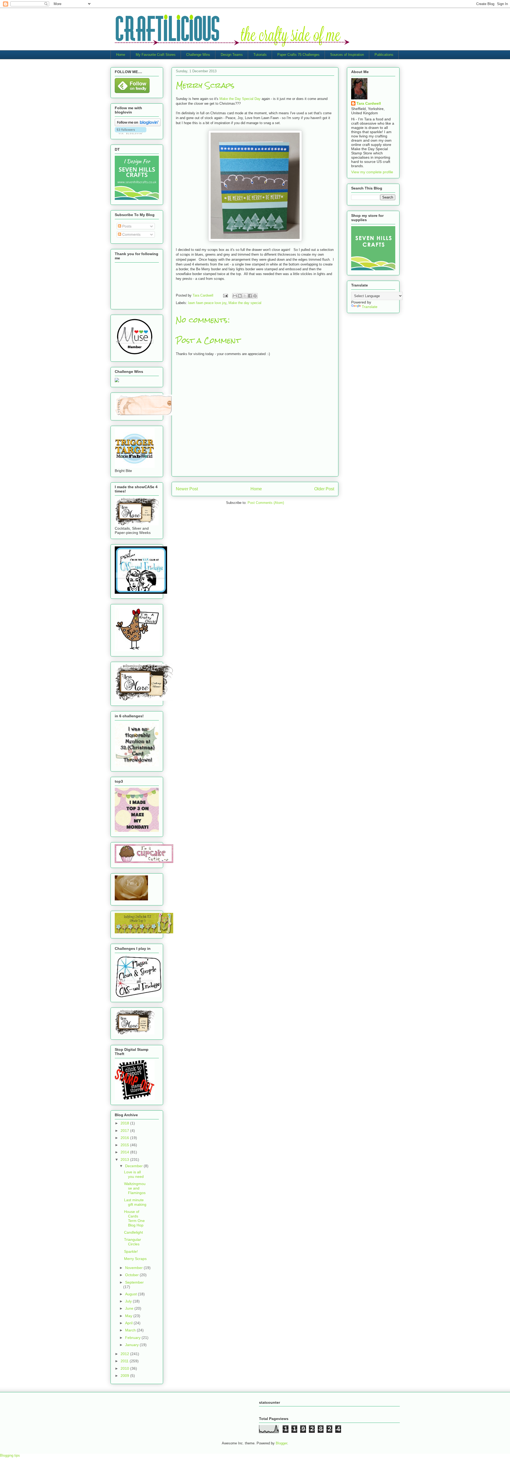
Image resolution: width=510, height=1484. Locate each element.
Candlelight (133, 1232)
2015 (125, 1145)
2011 (125, 1361)
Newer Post (187, 489)
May (129, 1316)
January (132, 1345)
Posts (126, 226)
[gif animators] (131, 899)
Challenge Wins (198, 55)
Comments (131, 234)
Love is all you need (134, 1174)
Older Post (324, 489)
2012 (125, 1354)
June (129, 1308)
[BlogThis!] (240, 295)
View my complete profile (372, 172)
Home (120, 55)
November (134, 1268)
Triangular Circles (132, 1241)
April (129, 1323)
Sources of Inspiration (347, 55)
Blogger (281, 1443)
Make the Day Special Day (240, 99)
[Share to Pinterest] (255, 295)
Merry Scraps (135, 1259)
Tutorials (260, 55)
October (132, 1275)
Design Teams (232, 55)
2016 (125, 1138)
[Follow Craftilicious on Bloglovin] (138, 125)
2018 (125, 1123)
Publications (384, 55)
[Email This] (234, 295)
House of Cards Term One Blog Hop (134, 1218)
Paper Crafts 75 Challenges (298, 55)
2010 (125, 1368)
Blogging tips (10, 1455)
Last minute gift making (135, 1202)
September (134, 1282)
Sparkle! (131, 1251)
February (133, 1337)
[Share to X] (245, 295)
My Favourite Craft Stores (156, 55)
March (131, 1330)
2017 (125, 1130)
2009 (125, 1375)
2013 (125, 1159)
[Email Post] (225, 295)
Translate (369, 307)
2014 (125, 1152)
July (129, 1301)
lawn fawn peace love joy (207, 303)
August (131, 1294)
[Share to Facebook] (250, 295)
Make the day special (244, 303)
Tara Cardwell (368, 103)
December (134, 1166)
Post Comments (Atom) (266, 503)
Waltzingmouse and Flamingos (135, 1188)
